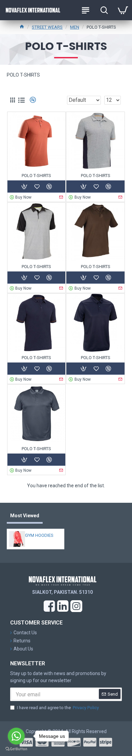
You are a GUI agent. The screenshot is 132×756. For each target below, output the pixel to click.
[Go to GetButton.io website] (16, 749)
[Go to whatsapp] (16, 736)
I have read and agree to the (58, 707)
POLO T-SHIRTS (36, 175)
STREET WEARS (47, 27)
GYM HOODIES (39, 535)
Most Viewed (24, 515)
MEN (74, 27)
